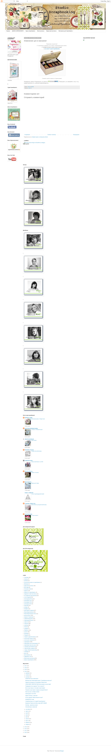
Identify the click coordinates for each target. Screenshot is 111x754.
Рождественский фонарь (36, 451)
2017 (25, 665)
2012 (25, 728)
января (27, 724)
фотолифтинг (27, 655)
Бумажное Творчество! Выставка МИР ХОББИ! (36, 703)
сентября (28, 709)
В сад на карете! (34, 515)
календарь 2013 (28, 603)
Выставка (26, 587)
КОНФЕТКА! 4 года (29, 699)
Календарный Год (28, 598)
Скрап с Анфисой (29, 492)
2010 (25, 732)
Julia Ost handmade (29, 439)
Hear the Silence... (29, 471)
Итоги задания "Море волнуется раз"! (34, 697)
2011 (25, 730)
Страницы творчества (30, 503)
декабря (28, 673)
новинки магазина (28, 618)
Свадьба (26, 635)
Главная (8, 31)
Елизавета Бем (27, 589)
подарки (26, 628)
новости (26, 622)
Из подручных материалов (30, 595)
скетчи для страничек (29, 640)
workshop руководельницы (31, 428)
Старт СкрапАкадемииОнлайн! (37, 493)
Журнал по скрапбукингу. (30, 592)
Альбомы (26, 577)
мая (27, 716)
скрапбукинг (27, 641)
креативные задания (29, 610)
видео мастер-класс (28, 585)
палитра (26, 625)
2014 (25, 671)
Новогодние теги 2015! (30, 693)
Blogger (62, 750)
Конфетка (26, 608)
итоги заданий (27, 597)
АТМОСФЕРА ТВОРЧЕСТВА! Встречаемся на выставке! (38, 684)
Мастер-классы (40, 31)
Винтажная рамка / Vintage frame (38, 418)
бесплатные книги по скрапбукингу (32, 582)
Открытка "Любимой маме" (37, 429)
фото (25, 653)
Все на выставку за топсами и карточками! (35, 688)
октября (28, 677)
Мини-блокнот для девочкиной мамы (39, 504)
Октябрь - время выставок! (31, 705)
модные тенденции (28, 617)
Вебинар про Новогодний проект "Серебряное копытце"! (38, 680)
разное (26, 631)
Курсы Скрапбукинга (30, 31)
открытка (26, 623)
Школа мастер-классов (29, 658)
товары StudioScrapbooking (30, 650)
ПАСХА (26, 626)
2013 (25, 726)
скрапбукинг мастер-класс (30, 645)
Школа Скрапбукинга (29, 659)
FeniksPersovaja (29, 460)
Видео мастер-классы (51, 31)
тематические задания (29, 648)
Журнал (26, 590)
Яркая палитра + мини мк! (31, 695)
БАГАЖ (26, 580)
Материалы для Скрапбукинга (66, 31)
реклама (26, 633)
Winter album (34, 440)
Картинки (26, 605)
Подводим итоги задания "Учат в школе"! (34, 686)
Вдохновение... (28, 482)
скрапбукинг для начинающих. (31, 643)
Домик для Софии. (35, 483)
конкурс (26, 607)
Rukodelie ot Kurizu (29, 449)
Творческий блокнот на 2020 (37, 461)
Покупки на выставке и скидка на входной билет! (36, 690)
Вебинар (26, 584)
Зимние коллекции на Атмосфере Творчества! (36, 682)
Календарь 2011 (28, 600)
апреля (27, 718)
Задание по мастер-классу (30, 593)
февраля (28, 722)
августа (27, 711)
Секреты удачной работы (30, 636)
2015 (25, 669)
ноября (27, 675)
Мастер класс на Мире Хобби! (32, 691)
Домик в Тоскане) (35, 472)
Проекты (26, 630)
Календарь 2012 (28, 602)
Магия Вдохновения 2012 (30, 613)
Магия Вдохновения (28, 612)
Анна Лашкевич (28, 514)
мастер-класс (27, 615)
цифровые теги (27, 656)
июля (27, 713)
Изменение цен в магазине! (31, 678)
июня (27, 715)
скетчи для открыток (29, 638)
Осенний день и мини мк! (31, 707)
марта (27, 720)
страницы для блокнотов (30, 646)
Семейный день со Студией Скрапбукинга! (35, 701)
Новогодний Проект (28, 620)
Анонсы (26, 579)
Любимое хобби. (29, 417)
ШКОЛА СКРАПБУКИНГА (18, 31)
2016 (25, 667)
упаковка (26, 651)
